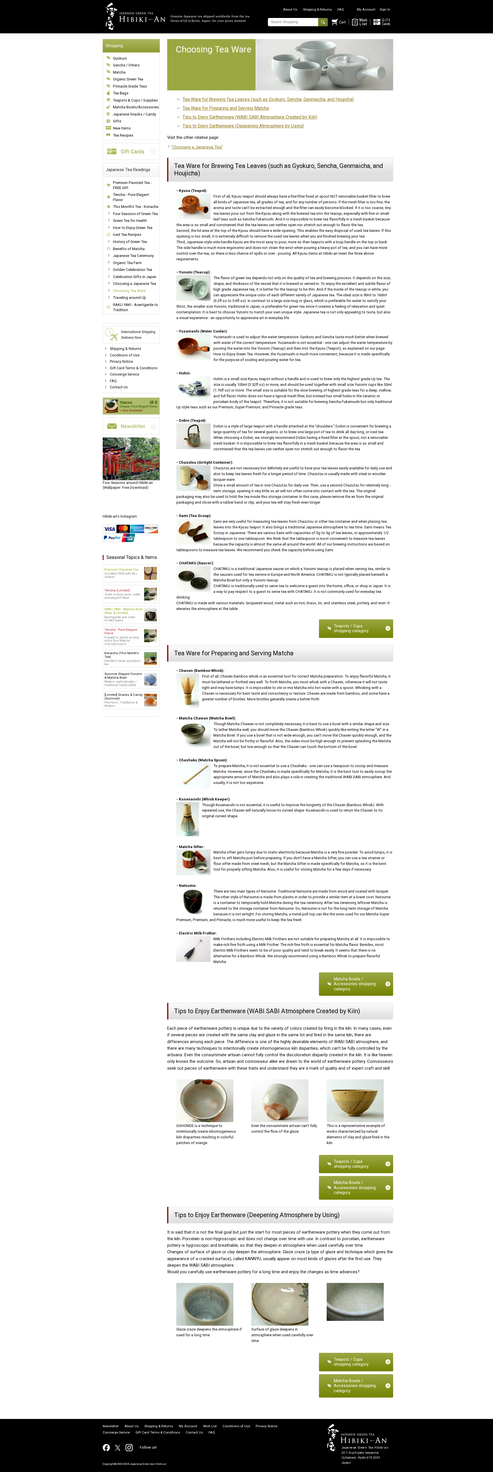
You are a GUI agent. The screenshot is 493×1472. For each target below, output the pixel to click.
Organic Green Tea (128, 79)
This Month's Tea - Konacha (135, 206)
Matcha (119, 72)
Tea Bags (120, 93)
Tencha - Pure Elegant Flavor (131, 197)
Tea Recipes (123, 135)
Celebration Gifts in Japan (134, 277)
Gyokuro (120, 58)
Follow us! (148, 1447)
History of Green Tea (130, 242)
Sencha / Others (126, 65)
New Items (122, 128)
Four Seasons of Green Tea (135, 214)
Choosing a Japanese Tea (134, 283)
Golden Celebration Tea (132, 269)
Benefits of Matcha (129, 249)
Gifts (117, 121)
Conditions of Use (125, 355)
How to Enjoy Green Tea (132, 228)
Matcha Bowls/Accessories (136, 107)
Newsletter (111, 1426)
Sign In (385, 9)
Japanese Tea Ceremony (133, 256)
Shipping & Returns (317, 9)
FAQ (341, 9)
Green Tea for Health (130, 220)
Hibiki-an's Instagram (120, 516)
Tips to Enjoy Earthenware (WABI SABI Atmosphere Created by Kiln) (250, 117)
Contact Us (119, 387)
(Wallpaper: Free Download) (128, 485)
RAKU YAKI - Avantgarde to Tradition (135, 307)
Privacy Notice (121, 361)
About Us (290, 9)
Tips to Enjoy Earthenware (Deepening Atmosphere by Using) (243, 126)
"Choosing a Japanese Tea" (197, 147)
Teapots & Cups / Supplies (135, 100)
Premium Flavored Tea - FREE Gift (132, 185)
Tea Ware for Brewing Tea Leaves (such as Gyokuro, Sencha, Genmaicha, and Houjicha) (268, 99)
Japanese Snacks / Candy (134, 114)
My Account (366, 9)
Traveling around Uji (129, 297)
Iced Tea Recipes (127, 234)
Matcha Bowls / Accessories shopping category (355, 984)
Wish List (210, 1426)
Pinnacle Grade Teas (130, 86)
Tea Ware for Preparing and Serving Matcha (226, 108)
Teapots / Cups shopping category (351, 628)
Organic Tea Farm (127, 263)
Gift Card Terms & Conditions (133, 368)
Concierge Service (124, 374)
